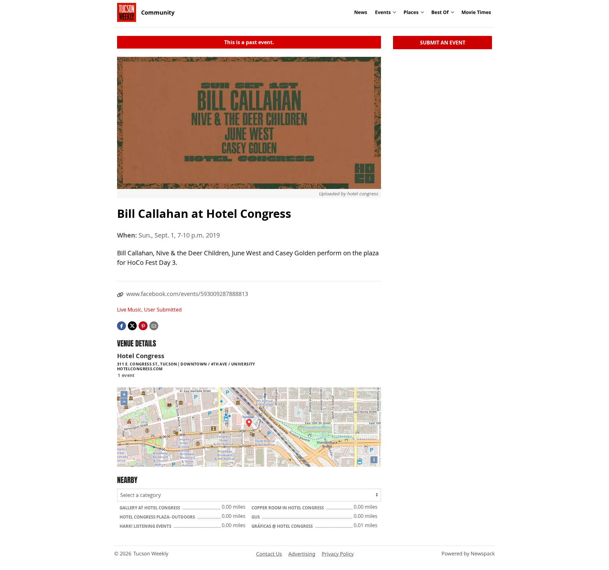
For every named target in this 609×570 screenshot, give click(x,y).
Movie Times (476, 12)
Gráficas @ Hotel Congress (283, 526)
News (360, 12)
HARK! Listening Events (146, 526)
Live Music (129, 309)
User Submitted (163, 309)
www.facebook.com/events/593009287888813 (187, 294)
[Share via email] (153, 325)
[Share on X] (132, 325)
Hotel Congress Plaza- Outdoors (158, 517)
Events (383, 12)
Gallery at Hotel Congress (150, 508)
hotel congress (362, 194)
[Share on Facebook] (121, 325)
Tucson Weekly (150, 553)
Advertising (301, 553)
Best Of (440, 12)
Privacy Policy (338, 553)
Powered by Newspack (468, 553)
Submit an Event (442, 42)
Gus (256, 517)
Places (410, 12)
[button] (143, 325)
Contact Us (269, 553)
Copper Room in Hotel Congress (288, 508)
